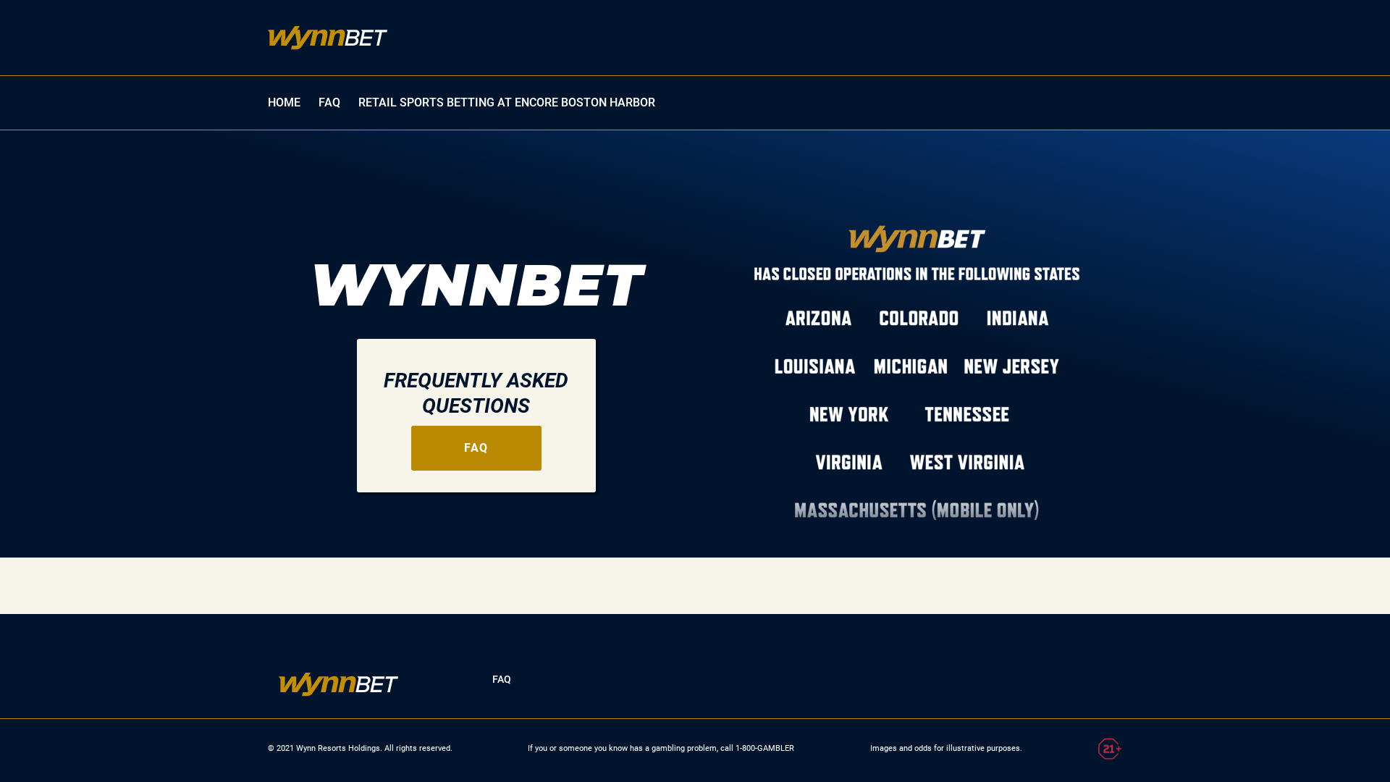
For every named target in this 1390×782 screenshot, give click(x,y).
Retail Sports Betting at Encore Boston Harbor (506, 102)
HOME (284, 102)
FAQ (329, 102)
